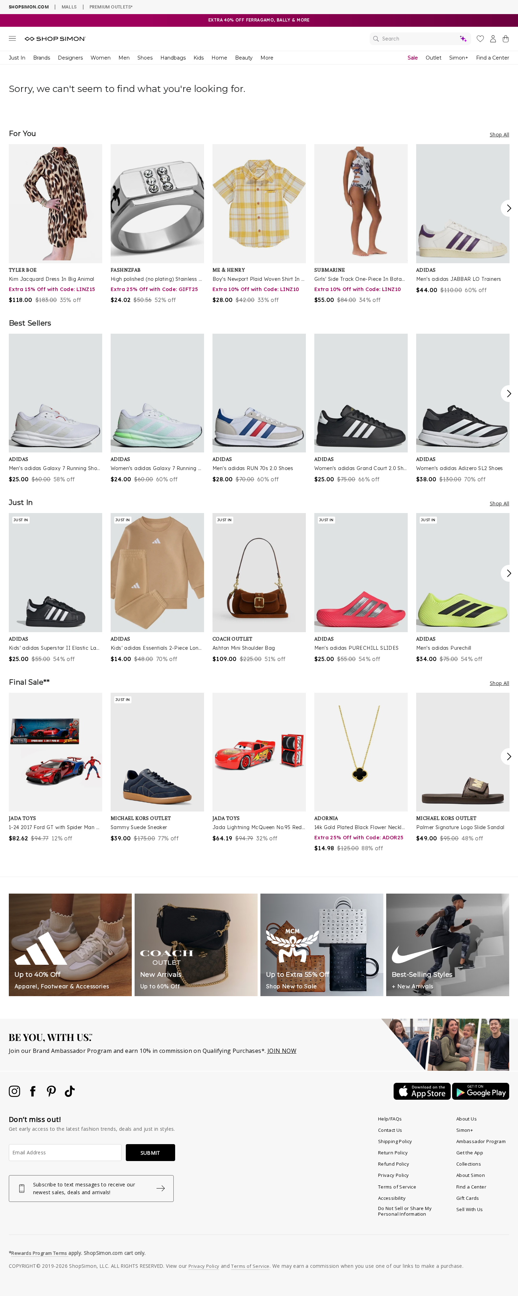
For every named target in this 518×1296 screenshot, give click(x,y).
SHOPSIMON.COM (29, 7)
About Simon (470, 1175)
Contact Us (390, 1130)
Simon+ (458, 58)
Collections (468, 1164)
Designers (70, 58)
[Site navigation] (12, 40)
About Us (466, 1119)
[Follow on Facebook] (33, 1095)
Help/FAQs (390, 1119)
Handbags (173, 58)
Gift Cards (467, 1198)
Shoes (145, 58)
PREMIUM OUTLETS (111, 7)
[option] (55, 224)
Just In (17, 58)
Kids (198, 58)
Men (124, 58)
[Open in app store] (423, 1097)
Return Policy (393, 1152)
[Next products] (509, 208)
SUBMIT (150, 1152)
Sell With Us (469, 1209)
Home (219, 58)
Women (101, 58)
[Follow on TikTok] (69, 1095)
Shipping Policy (395, 1141)
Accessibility (392, 1198)
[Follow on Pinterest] (52, 1095)
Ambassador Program (481, 1141)
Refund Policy (393, 1164)
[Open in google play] (480, 1097)
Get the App (469, 1152)
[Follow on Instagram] (15, 1095)
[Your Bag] (505, 40)
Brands (41, 58)
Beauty (244, 58)
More (266, 58)
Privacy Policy (393, 1175)
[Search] (420, 38)
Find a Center (492, 58)
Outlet (434, 58)
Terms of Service (397, 1187)
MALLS (69, 7)
